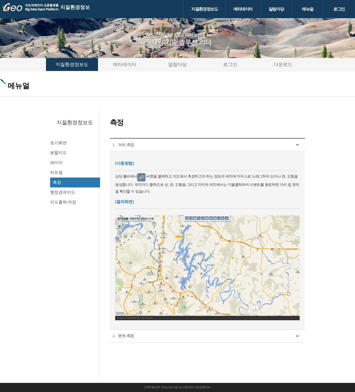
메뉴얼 (307, 9)
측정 (57, 182)
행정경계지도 (62, 192)
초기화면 (58, 143)
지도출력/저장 (63, 202)
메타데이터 (243, 9)
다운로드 (283, 64)
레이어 (56, 162)
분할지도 (58, 153)
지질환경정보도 (204, 9)
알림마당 (276, 9)
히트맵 (56, 172)
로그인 (339, 9)
